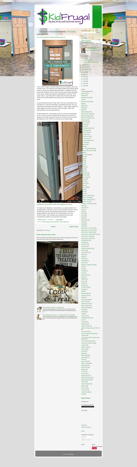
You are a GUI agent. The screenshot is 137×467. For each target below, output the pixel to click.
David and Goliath (85, 154)
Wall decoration (85, 293)
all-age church (85, 295)
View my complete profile (92, 50)
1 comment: (50, 219)
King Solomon (85, 252)
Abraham (83, 95)
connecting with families (87, 341)
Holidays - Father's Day (87, 199)
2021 (84, 58)
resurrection (84, 390)
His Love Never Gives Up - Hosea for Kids (53, 307)
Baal (82, 103)
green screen (84, 367)
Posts (84, 437)
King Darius (84, 244)
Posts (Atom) (47, 230)
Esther (83, 169)
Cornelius (83, 126)
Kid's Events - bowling (87, 236)
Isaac (82, 209)
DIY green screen (85, 136)
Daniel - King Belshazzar (87, 148)
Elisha (83, 162)
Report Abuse (85, 398)
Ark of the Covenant (86, 101)
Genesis (83, 181)
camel (82, 313)
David (82, 152)
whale (82, 394)
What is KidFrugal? (86, 40)
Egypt (82, 158)
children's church (85, 326)
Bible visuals (84, 120)
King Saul (83, 250)
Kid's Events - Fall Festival (88, 228)
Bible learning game (86, 116)
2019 (84, 74)
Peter (82, 268)
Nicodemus (84, 260)
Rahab (83, 277)
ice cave (83, 371)
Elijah (82, 160)
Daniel (83, 146)
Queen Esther (84, 275)
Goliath (83, 189)
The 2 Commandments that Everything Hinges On (51, 37)
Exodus (83, 171)
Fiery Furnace (84, 177)
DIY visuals (84, 142)
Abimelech (84, 93)
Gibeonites (84, 183)
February (86, 69)
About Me (83, 38)
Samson (83, 281)
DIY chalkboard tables (87, 128)
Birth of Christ (84, 122)
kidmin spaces (85, 375)
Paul (82, 266)
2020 (84, 72)
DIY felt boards (85, 130)
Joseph (83, 222)
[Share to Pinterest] (62, 219)
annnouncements (85, 299)
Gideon (83, 185)
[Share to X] (59, 219)
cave (82, 319)
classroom (84, 335)
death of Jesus (85, 347)
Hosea (83, 205)
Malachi (83, 254)
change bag (84, 324)
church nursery (85, 331)
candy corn (84, 315)
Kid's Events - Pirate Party (87, 232)
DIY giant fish (84, 134)
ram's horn (84, 388)
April (85, 64)
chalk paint (84, 321)
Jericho (83, 213)
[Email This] (56, 219)
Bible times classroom (86, 118)
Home (53, 227)
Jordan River (84, 220)
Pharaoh (83, 270)
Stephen (83, 289)
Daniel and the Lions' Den (87, 150)
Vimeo (70, 204)
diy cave (83, 351)
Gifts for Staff (84, 187)
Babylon (83, 105)
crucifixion (83, 345)
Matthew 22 (66, 221)
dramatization (84, 355)
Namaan (83, 258)
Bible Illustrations (85, 111)
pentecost (83, 385)
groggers (83, 369)
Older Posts (73, 227)
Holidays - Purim (85, 201)
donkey (83, 353)
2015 (84, 83)
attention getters (85, 305)
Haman (83, 193)
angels (83, 297)
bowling (83, 309)
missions (83, 381)
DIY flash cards (85, 132)
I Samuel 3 (84, 207)
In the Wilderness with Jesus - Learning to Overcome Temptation (59, 315)
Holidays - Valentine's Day (88, 203)
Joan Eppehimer (61, 204)
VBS (82, 291)
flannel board (84, 361)
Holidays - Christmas (86, 195)
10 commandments (45, 221)
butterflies (83, 311)
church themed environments (88, 333)
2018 (84, 76)
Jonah (82, 217)
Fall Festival (84, 173)
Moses (83, 256)
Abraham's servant (86, 97)
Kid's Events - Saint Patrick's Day (89, 234)
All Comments (86, 439)
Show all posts (71, 31)
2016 (84, 81)
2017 (84, 79)
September (87, 60)
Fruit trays (83, 179)
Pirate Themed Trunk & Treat (46, 234)
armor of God (84, 301)
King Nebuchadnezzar (87, 248)
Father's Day (84, 175)
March (86, 67)
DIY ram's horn (85, 138)
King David (84, 246)
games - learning (85, 363)
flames (83, 359)
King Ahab (84, 242)
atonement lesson (85, 303)
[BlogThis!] (58, 219)
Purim (82, 273)
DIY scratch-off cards (86, 140)
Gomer (83, 191)
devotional (84, 349)
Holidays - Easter (85, 197)
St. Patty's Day (85, 287)
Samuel (83, 283)
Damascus (84, 144)
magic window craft (86, 379)
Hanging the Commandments (45, 204)
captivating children (86, 317)
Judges (83, 226)
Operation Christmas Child (88, 264)
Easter (83, 156)
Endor (82, 164)
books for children (85, 307)
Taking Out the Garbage (87, 42)
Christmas (83, 124)
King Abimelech (85, 240)
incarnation (84, 373)
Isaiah (82, 211)
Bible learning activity (86, 113)
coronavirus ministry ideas (88, 343)
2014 (84, 85)
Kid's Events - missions (87, 238)
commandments (55, 221)
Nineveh (83, 262)
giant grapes (84, 365)
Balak (82, 109)
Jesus (61, 221)
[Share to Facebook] (60, 219)
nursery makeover (85, 383)
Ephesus (83, 166)
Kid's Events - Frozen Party (88, 230)
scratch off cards (85, 392)
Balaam (83, 107)
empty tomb (84, 357)
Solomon (83, 285)
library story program (86, 377)
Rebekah (83, 279)
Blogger (71, 454)
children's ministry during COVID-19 (90, 328)
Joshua (83, 224)
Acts (82, 99)
